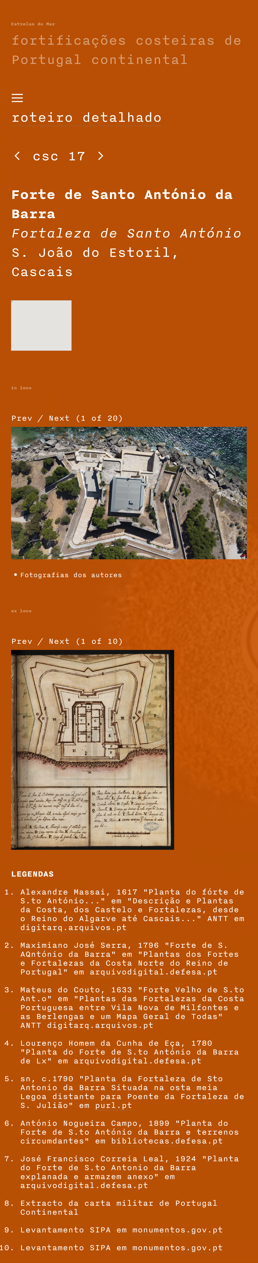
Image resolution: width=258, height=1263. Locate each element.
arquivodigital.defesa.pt (153, 972)
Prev (21, 418)
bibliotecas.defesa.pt (167, 1141)
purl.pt (113, 1105)
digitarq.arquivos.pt (73, 927)
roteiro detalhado (86, 117)
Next (59, 418)
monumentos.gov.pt (177, 1229)
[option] (129, 498)
